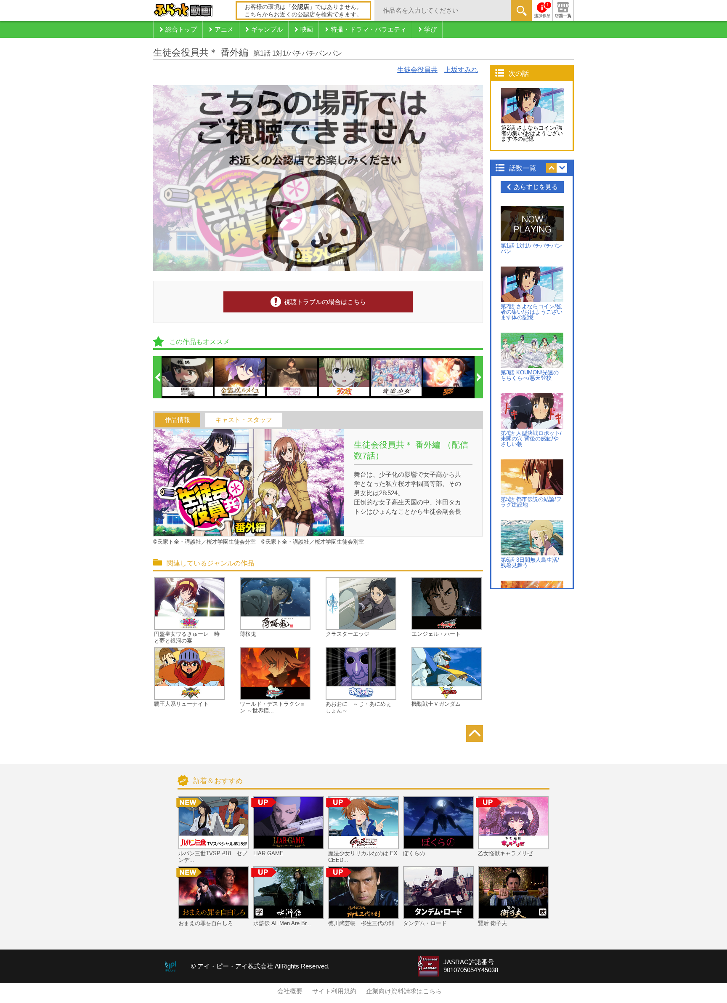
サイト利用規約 (334, 991)
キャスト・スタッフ (243, 419)
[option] (188, 377)
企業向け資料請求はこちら (404, 991)
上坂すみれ (461, 69)
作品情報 (177, 419)
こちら (253, 14)
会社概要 (289, 991)
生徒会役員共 (417, 69)
